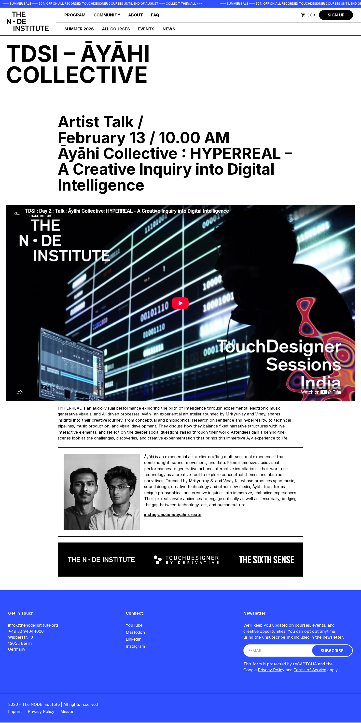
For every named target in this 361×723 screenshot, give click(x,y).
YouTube (134, 625)
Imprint (15, 711)
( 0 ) (311, 15)
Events (146, 28)
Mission (67, 711)
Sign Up (336, 15)
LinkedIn (133, 639)
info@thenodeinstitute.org (33, 625)
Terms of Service (310, 669)
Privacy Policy (271, 669)
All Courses (116, 28)
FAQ (155, 15)
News (169, 28)
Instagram (135, 646)
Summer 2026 (79, 28)
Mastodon (135, 632)
